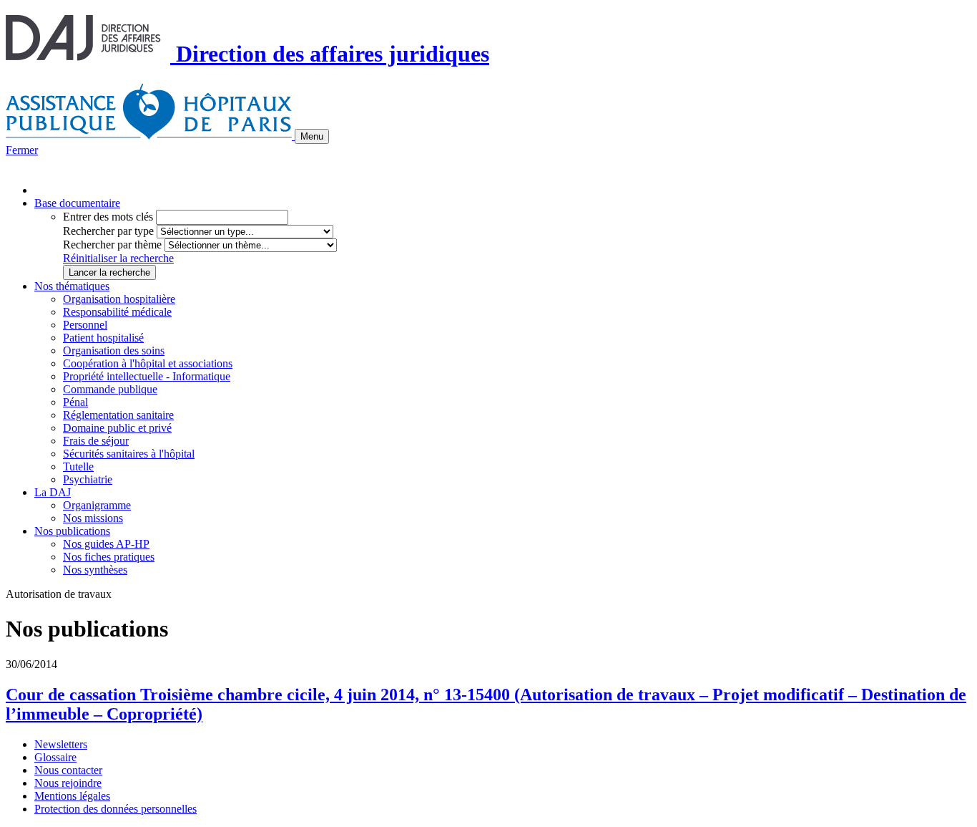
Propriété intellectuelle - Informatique (146, 376)
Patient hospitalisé (103, 338)
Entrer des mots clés (108, 217)
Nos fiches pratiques (108, 557)
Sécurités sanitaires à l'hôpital (129, 454)
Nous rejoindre (68, 783)
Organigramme (97, 505)
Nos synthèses (95, 570)
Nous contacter (68, 770)
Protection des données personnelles (115, 809)
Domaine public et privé (117, 428)
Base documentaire (77, 203)
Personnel (85, 325)
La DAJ (52, 492)
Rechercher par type (108, 231)
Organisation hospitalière (119, 299)
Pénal (75, 402)
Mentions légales (72, 796)
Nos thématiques (71, 286)
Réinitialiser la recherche (118, 258)
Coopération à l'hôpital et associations (147, 363)
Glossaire (55, 757)
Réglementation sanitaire (118, 415)
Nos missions (93, 518)
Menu (311, 136)
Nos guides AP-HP (106, 544)
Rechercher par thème (112, 244)
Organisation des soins (114, 350)
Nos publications (72, 531)
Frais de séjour (96, 441)
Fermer (22, 150)
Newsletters (60, 744)
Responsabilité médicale (117, 312)
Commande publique (110, 389)
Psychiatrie (87, 479)
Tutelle (78, 466)
